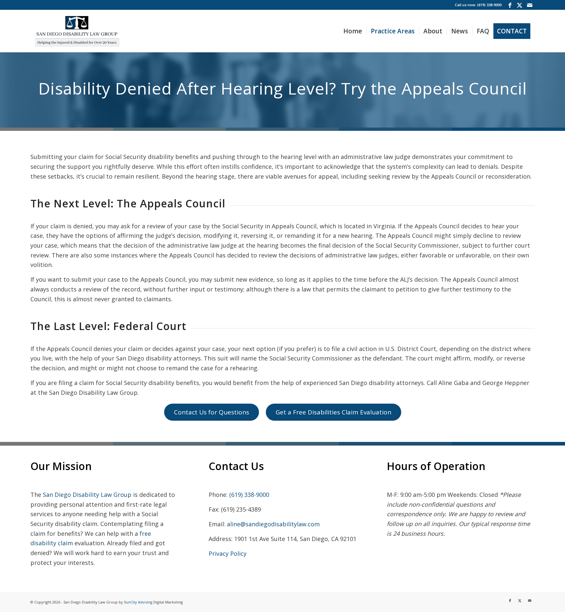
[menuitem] (352, 31)
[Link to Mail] (530, 5)
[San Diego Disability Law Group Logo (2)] (76, 31)
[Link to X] (519, 5)
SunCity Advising (138, 602)
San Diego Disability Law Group (87, 494)
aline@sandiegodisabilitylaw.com (273, 524)
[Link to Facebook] (510, 5)
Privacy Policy (228, 553)
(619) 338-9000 (249, 494)
